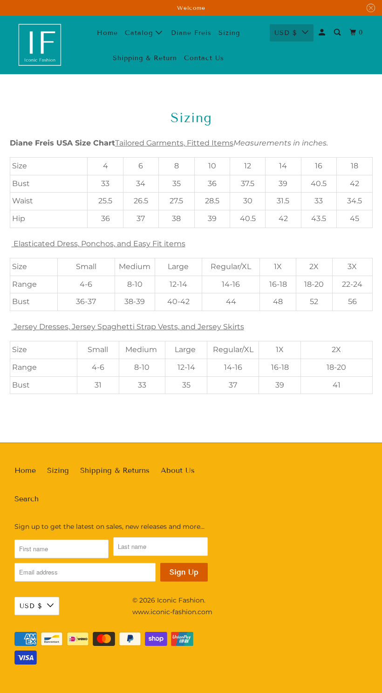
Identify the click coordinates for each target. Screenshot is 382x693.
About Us (178, 470)
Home (107, 33)
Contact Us (204, 58)
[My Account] (323, 32)
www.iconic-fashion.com (172, 612)
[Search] (338, 32)
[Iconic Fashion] (40, 45)
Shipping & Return (145, 58)
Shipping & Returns (115, 470)
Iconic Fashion (180, 600)
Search (26, 498)
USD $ (285, 33)
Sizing (58, 470)
